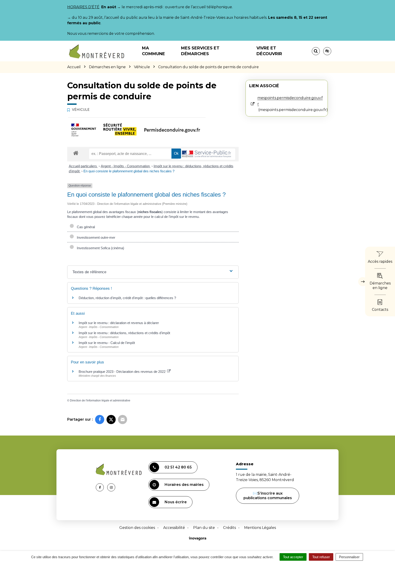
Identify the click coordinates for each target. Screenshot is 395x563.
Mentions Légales (260, 527)
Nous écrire (176, 502)
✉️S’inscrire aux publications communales (267, 495)
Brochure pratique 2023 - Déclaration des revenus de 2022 (122, 372)
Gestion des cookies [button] (137, 527)
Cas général (85, 227)
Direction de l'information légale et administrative (100, 400)
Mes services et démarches (200, 51)
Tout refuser (321, 557)
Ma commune (153, 51)
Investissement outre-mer (95, 237)
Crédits (229, 527)
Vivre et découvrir (269, 51)
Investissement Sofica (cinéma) (99, 248)
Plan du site (204, 527)
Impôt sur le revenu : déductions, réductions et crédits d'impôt (124, 333)
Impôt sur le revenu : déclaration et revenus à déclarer (119, 323)
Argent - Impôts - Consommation (126, 166)
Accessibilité (174, 527)
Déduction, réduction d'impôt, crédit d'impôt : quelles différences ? (127, 298)
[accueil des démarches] (76, 153)
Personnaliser (349, 557)
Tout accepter (293, 557)
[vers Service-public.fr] (206, 154)
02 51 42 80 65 (178, 467)
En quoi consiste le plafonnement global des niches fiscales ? (128, 171)
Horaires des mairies (184, 484)
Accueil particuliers (83, 166)
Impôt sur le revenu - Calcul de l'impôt (107, 343)
